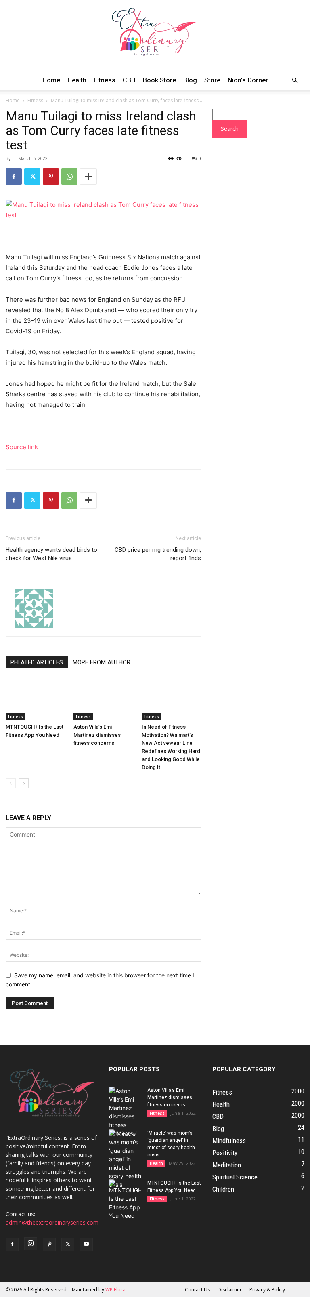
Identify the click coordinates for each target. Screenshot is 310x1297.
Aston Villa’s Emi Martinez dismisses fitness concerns (97, 735)
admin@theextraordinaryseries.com (52, 1222)
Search (230, 128)
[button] (294, 80)
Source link (22, 447)
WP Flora (115, 1289)
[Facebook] (14, 176)
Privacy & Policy (267, 1289)
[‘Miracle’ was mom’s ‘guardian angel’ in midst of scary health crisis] (125, 1159)
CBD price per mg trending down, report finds (158, 554)
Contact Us (197, 1289)
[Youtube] (86, 1244)
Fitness (104, 80)
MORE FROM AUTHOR (101, 662)
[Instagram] (30, 1243)
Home (51, 80)
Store (212, 80)
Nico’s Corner (248, 80)
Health (76, 80)
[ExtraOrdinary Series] (155, 35)
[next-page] (24, 783)
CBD (129, 80)
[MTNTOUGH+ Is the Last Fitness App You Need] (35, 699)
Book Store (159, 80)
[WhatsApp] (69, 176)
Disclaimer (230, 1289)
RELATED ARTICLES (36, 662)
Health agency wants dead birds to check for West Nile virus (51, 554)
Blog (190, 80)
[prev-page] (11, 783)
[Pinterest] (51, 176)
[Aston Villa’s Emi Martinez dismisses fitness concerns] (103, 699)
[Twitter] (32, 176)
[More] (88, 176)
